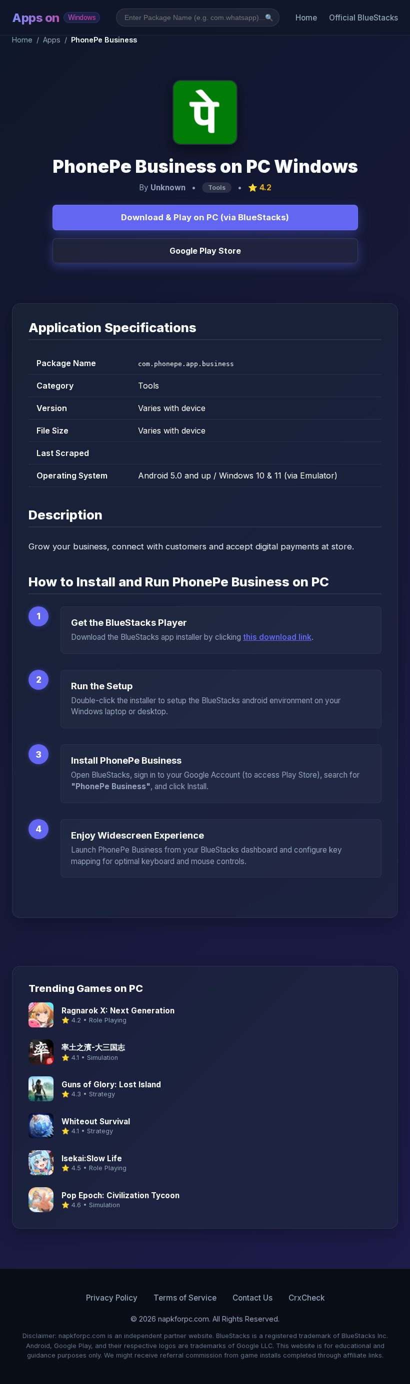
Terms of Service (185, 1298)
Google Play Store (205, 251)
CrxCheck (306, 1298)
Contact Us (252, 1298)
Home (306, 17)
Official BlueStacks (363, 17)
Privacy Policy (112, 1298)
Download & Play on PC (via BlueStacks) (205, 217)
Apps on (54, 17)
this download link (277, 637)
